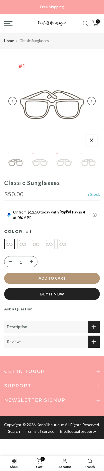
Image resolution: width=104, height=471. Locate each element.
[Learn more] (95, 215)
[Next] (91, 101)
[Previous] (12, 101)
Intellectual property (78, 431)
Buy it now (52, 294)
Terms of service (40, 431)
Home (9, 40)
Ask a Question (18, 309)
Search (14, 431)
